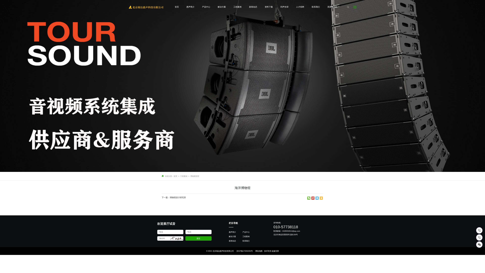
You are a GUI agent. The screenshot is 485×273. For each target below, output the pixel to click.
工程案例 (183, 176)
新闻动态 (232, 241)
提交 (198, 238)
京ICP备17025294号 (244, 251)
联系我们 (246, 241)
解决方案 (232, 236)
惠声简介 (232, 232)
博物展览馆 (194, 176)
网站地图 (258, 251)
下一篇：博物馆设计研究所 (174, 197)
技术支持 (267, 251)
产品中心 (246, 232)
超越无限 (275, 251)
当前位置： (169, 176)
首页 (175, 176)
